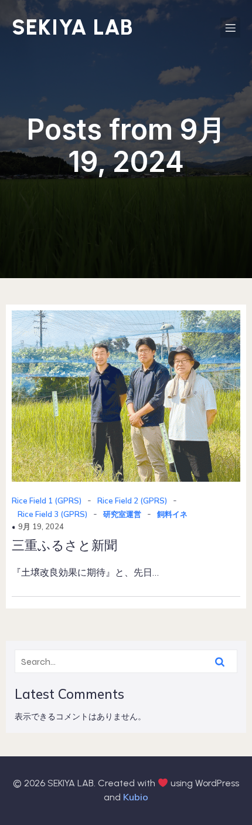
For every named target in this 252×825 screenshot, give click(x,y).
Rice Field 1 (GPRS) (46, 500)
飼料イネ (172, 514)
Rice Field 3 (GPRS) (52, 514)
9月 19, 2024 (41, 526)
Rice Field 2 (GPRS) (132, 500)
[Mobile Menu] (230, 28)
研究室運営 (122, 514)
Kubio (135, 797)
